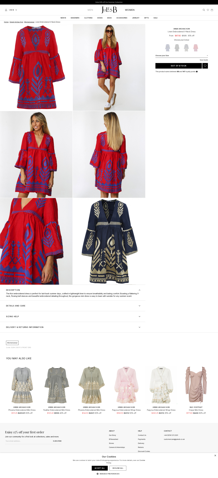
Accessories (121, 18)
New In (63, 18)
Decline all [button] (118, 468)
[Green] (177, 48)
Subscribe (57, 441)
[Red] (196, 48)
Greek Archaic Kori (181, 29)
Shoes (100, 18)
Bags (109, 18)
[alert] (109, 465)
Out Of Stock (179, 66)
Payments (141, 439)
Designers (75, 18)
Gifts (146, 18)
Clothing (88, 18)
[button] (109, 473)
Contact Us (142, 435)
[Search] (204, 10)
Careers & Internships (117, 447)
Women (130, 10)
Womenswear (12, 343)
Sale (155, 18)
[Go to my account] (6, 10)
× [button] (215, 456)
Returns (141, 447)
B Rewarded (113, 439)
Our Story (112, 435)
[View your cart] (212, 10)
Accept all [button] (100, 468)
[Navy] (186, 48)
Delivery (141, 443)
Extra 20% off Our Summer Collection (109, 2)
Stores (111, 443)
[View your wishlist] (208, 10)
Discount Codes (144, 451)
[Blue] (168, 48)
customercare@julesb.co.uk (174, 439)
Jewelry (135, 18)
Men (90, 10)
